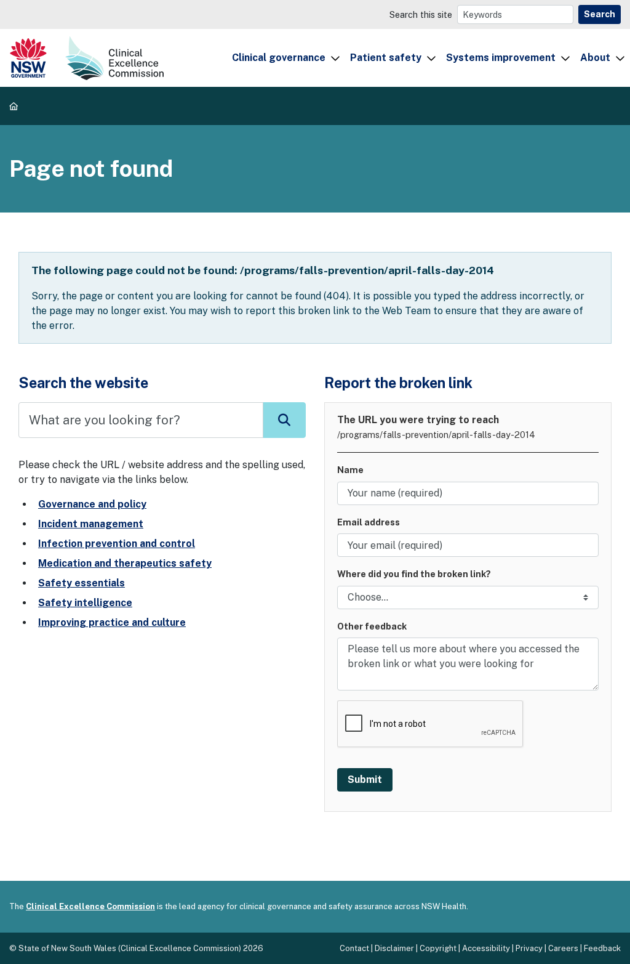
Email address (368, 522)
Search (599, 14)
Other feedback (372, 626)
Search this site (420, 14)
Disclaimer (394, 948)
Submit (365, 779)
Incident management (90, 524)
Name (350, 469)
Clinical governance (278, 57)
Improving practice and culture (112, 622)
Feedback (602, 948)
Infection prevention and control (116, 543)
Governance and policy (92, 504)
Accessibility (486, 948)
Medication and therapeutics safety (125, 563)
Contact (354, 948)
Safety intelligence (85, 603)
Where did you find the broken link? (414, 574)
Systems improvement (501, 57)
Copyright (438, 948)
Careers (563, 948)
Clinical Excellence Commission (90, 906)
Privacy (529, 948)
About (595, 57)
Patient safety (385, 57)
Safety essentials (81, 583)
